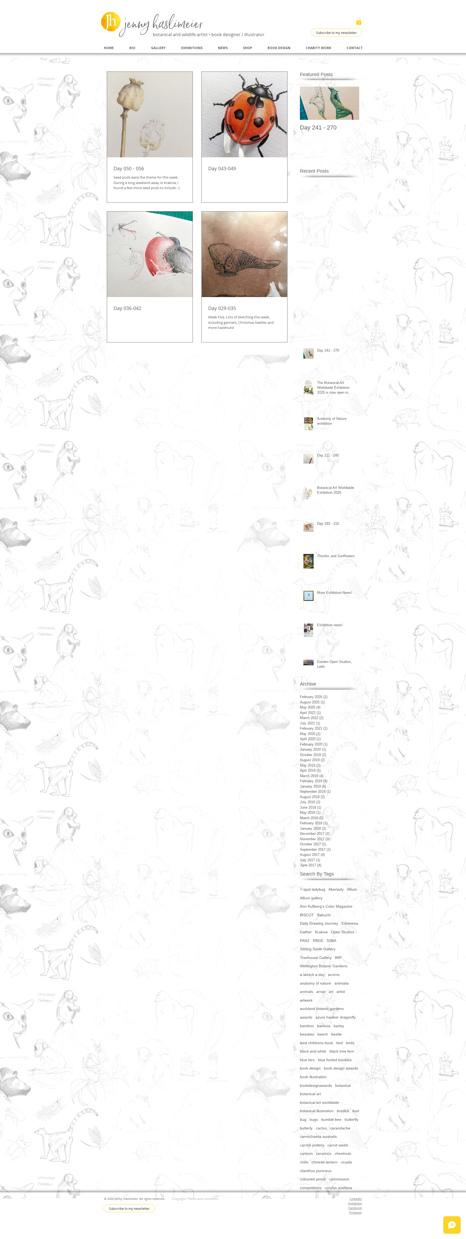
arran (320, 991)
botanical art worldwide (319, 1102)
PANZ (305, 940)
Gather (306, 932)
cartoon (306, 1153)
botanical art (310, 1094)
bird (339, 1043)
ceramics (323, 1153)
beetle (336, 1034)
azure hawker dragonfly (336, 1017)
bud (355, 1111)
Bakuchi (324, 915)
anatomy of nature (315, 983)
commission (339, 1179)
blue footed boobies (335, 1060)
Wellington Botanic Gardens (323, 966)
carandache (340, 1128)
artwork (306, 1000)
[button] (359, 21)
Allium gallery (311, 898)
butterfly (351, 1119)
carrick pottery (312, 1145)
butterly (306, 1128)
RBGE (318, 940)
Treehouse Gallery (315, 957)
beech (322, 1034)
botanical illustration (317, 1111)
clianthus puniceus (315, 1171)
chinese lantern (324, 1162)
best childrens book (316, 1043)
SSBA (331, 940)
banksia (323, 1026)
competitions (310, 1188)
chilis (304, 1162)
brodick (343, 1111)
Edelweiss (349, 923)
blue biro (307, 1060)
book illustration (313, 1077)
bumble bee (331, 1119)
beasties (307, 1034)
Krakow (321, 932)
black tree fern (342, 1051)
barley (339, 1026)
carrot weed (337, 1145)
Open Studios (342, 932)
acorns (334, 974)
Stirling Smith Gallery (317, 949)
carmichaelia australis (318, 1136)
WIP (338, 957)
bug (303, 1119)
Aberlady (336, 889)
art (331, 991)
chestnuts (343, 1153)
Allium (352, 889)
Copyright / (180, 1199)
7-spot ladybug (312, 889)
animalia (341, 983)
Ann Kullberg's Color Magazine (326, 906)
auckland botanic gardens (322, 1008)
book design (310, 1068)
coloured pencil (313, 1179)
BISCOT (307, 915)
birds (350, 1043)
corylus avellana (338, 1188)
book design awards (341, 1068)
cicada (346, 1162)
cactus (321, 1128)
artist (341, 991)
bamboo (307, 1026)
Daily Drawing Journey (319, 923)
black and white (313, 1051)
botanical (343, 1085)
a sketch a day (312, 974)
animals (306, 991)
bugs (314, 1119)
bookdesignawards (316, 1085)
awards (306, 1017)
